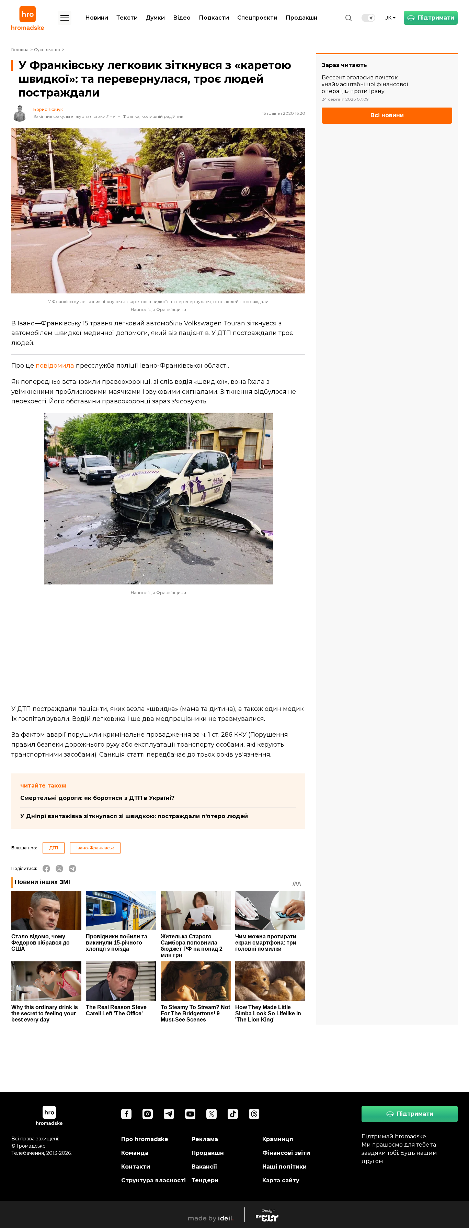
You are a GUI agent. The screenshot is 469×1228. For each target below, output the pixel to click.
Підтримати (436, 17)
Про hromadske (144, 1139)
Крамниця (277, 1139)
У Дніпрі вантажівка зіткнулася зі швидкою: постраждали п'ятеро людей (134, 816)
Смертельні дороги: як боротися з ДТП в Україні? (97, 798)
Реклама (205, 1139)
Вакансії (204, 1166)
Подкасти (214, 17)
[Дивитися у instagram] (147, 1114)
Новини (96, 17)
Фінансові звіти (286, 1153)
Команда (134, 1153)
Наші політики (284, 1166)
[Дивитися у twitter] (211, 1114)
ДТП (53, 847)
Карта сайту (280, 1180)
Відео (182, 17)
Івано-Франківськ (95, 847)
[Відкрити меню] (64, 18)
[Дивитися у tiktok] (233, 1114)
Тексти (127, 17)
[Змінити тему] (368, 18)
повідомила (55, 365)
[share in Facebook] (46, 868)
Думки (155, 17)
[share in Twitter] (59, 868)
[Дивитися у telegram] (169, 1114)
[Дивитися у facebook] (126, 1114)
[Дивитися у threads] (254, 1114)
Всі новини (387, 115)
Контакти (135, 1166)
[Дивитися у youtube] (190, 1114)
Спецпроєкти (257, 17)
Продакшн (301, 17)
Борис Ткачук (48, 109)
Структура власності (153, 1180)
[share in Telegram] (72, 868)
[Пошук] (348, 18)
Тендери (205, 1180)
